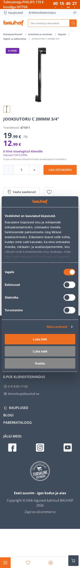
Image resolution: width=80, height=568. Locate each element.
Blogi (8, 415)
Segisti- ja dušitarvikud (15, 38)
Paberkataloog (17, 422)
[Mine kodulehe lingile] (13, 23)
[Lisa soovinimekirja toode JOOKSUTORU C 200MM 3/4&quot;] (49, 192)
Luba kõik (40, 339)
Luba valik (40, 351)
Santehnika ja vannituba (40, 34)
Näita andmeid (57, 326)
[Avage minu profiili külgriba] (50, 562)
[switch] (69, 284)
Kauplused (15, 13)
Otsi (73, 23)
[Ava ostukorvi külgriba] (73, 560)
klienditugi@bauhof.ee (23, 394)
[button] (6, 109)
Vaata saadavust (24, 192)
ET (75, 13)
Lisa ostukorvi (60, 170)
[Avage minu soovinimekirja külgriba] (28, 562)
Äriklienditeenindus (42, 13)
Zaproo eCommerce (40, 512)
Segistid (62, 34)
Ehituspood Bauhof (13, 34)
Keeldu (40, 363)
